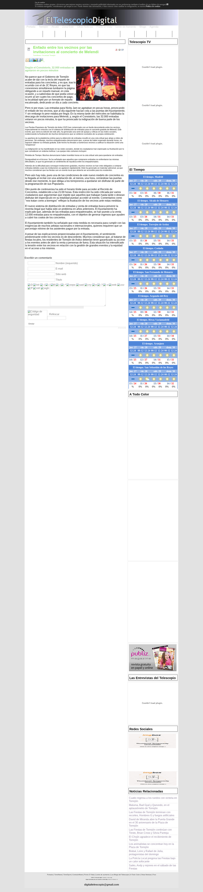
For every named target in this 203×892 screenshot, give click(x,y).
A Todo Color (135, 874)
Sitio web (61, 274)
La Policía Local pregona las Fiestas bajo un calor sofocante (152, 860)
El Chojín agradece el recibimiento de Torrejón (150, 838)
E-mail (59, 268)
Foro (154, 874)
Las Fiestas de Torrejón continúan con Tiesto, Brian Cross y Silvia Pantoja (150, 831)
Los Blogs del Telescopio (120, 874)
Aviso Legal (109, 877)
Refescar (54, 314)
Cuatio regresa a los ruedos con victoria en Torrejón (153, 799)
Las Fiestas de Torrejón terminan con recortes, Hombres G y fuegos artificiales (151, 814)
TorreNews (37, 55)
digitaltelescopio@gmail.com (101, 884)
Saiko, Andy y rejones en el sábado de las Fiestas (152, 867)
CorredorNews (77, 874)
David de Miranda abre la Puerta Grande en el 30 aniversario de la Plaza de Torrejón (151, 822)
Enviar (31, 324)
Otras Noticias (146, 874)
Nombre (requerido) (67, 263)
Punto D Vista (89, 874)
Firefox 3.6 (110, 879)
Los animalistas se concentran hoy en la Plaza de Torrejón (151, 845)
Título (59, 279)
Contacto (104, 877)
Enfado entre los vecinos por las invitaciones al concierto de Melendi (66, 49)
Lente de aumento (102, 874)
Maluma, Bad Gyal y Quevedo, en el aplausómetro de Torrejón (149, 807)
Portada (50, 874)
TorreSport (67, 874)
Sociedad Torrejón (49, 55)
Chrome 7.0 (115, 879)
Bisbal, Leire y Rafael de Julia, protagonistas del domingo (146, 853)
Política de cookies (153, 6)
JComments (122, 328)
